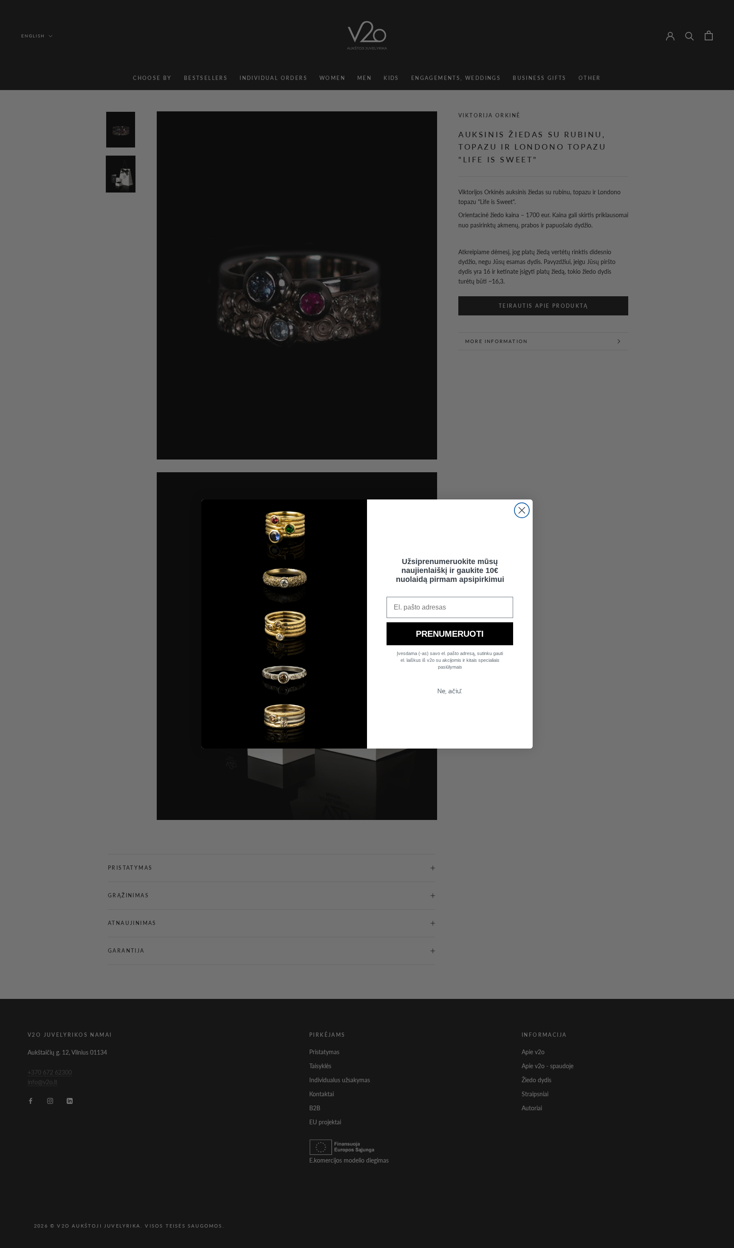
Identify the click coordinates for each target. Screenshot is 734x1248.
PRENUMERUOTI (450, 633)
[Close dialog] (521, 510)
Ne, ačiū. (450, 691)
